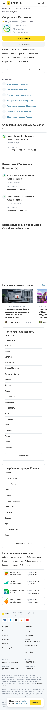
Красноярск (10, 512)
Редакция (28, 631)
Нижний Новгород (12, 501)
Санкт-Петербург (12, 479)
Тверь (7, 436)
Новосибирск (10, 484)
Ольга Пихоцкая (14, 322)
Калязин (8, 385)
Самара (8, 518)
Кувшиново (9, 402)
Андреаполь (10, 340)
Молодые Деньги (17, 591)
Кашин (7, 391)
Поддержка (29, 50)
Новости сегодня (19, 306)
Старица (8, 431)
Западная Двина (12, 374)
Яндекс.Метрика (21, 703)
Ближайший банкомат (17, 89)
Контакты (16, 58)
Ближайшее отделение (17, 84)
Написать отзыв (23, 38)
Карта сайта (29, 652)
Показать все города (23, 543)
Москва (8, 473)
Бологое (8, 357)
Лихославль (10, 408)
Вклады (5, 54)
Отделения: (12, 70)
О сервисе (5, 627)
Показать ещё (23, 456)
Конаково (13, 11)
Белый (7, 351)
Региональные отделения (19, 111)
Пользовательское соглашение (31, 647)
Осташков (9, 419)
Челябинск (9, 507)
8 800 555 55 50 (21, 26)
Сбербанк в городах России (20, 117)
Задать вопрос (24, 44)
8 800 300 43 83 (30, 662)
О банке (5, 50)
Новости (5, 58)
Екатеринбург (10, 490)
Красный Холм (11, 397)
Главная (5, 8)
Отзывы (15, 50)
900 (22, 140)
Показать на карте (13, 143)
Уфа (6, 524)
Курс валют (23, 62)
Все (43, 285)
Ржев (7, 425)
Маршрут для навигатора (19, 95)
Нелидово (9, 414)
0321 (26, 140)
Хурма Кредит (15, 572)
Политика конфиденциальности (32, 640)
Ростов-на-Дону (11, 529)
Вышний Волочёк (12, 368)
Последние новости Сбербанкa (21, 106)
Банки (11, 8)
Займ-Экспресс (16, 600)
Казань (8, 496)
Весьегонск (9, 363)
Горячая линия (28, 58)
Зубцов (8, 380)
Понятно (35, 702)
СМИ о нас (28, 627)
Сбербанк (18, 8)
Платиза (13, 581)
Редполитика (29, 635)
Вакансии (5, 639)
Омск (7, 535)
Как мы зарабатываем (10, 648)
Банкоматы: (34, 70)
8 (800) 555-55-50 (13, 140)
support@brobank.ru (10, 662)
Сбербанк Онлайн (9, 62)
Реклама (5, 644)
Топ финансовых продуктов (20, 100)
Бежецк (8, 346)
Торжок (8, 442)
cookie (24, 701)
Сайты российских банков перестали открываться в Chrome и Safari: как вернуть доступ (17, 313)
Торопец (8, 448)
